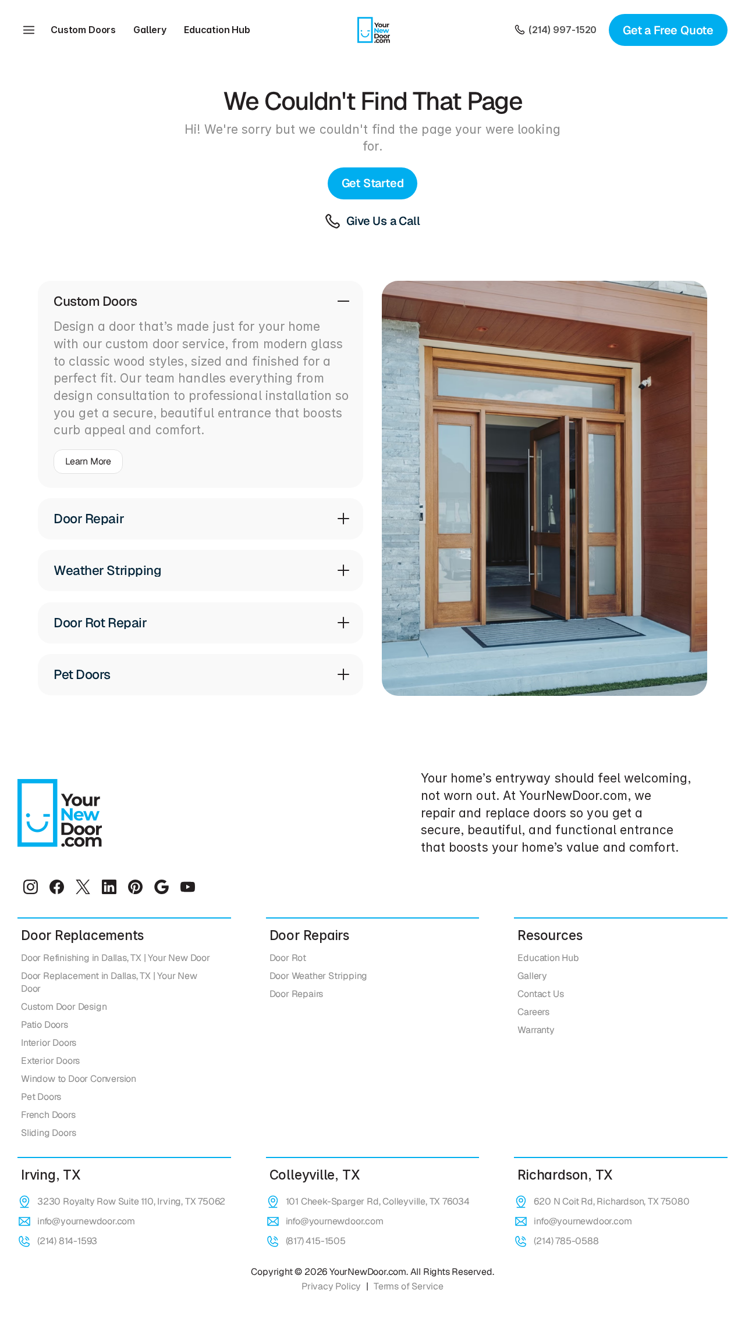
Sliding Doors (48, 1133)
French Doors (48, 1115)
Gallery (149, 29)
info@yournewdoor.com (86, 1221)
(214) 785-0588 (566, 1241)
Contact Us (540, 994)
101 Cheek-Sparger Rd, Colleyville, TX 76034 (378, 1201)
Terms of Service (409, 1286)
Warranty (535, 1030)
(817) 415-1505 (316, 1241)
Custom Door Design (64, 1007)
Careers (533, 1012)
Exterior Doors (50, 1061)
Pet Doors (41, 1097)
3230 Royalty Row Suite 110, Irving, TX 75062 (131, 1201)
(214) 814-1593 (67, 1241)
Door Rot (287, 958)
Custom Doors (83, 29)
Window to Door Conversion (78, 1079)
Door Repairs (296, 994)
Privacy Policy (331, 1286)
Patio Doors (44, 1025)
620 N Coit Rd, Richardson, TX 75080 (611, 1201)
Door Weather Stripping (318, 976)
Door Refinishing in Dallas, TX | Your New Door (115, 958)
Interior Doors (48, 1043)
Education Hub (217, 29)
